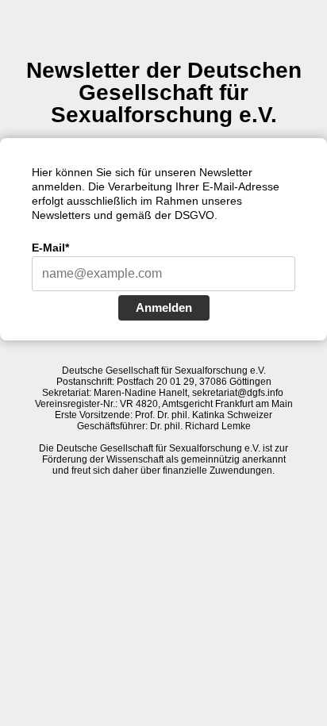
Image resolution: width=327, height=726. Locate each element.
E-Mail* (50, 247)
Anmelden (164, 307)
